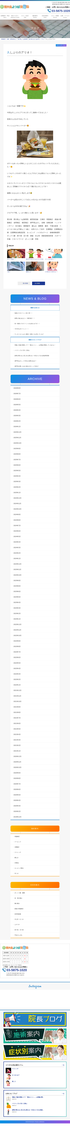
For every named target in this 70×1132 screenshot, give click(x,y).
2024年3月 (17, 547)
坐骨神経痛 (17, 914)
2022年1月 (17, 685)
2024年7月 (17, 525)
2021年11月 (17, 696)
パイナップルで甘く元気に (22, 350)
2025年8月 (17, 454)
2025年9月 (17, 448)
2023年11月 (17, 569)
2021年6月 (17, 723)
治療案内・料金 (5, 16)
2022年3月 (17, 674)
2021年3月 (17, 740)
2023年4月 (17, 602)
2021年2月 (17, 745)
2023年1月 (17, 619)
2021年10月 (17, 701)
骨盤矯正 (17, 836)
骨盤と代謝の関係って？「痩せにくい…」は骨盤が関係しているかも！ (34, 345)
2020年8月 (17, 778)
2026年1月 (17, 426)
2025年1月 (17, 492)
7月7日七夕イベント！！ (21, 329)
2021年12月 (17, 690)
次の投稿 (37, 283)
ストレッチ (17, 852)
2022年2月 (17, 679)
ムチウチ (17, 924)
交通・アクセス (65, 16)
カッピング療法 (19, 868)
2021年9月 (17, 707)
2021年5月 (17, 729)
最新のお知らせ (35, 307)
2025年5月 (17, 470)
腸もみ (16, 857)
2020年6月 (17, 789)
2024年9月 (17, 514)
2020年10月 (17, 767)
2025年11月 (17, 437)
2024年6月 (17, 531)
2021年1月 (17, 751)
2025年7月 (17, 459)
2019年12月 (17, 817)
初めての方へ (15, 16)
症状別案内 (45, 16)
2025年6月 (17, 465)
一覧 (63, 1065)
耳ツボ (16, 873)
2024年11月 (17, 503)
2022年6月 (17, 657)
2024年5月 (17, 536)
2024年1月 (17, 558)
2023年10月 (17, 575)
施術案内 (35, 16)
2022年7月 (17, 652)
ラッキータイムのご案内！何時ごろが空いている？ (29, 334)
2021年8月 (17, 712)
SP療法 (16, 863)
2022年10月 (17, 635)
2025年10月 (17, 443)
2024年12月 (17, 498)
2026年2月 (17, 421)
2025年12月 (17, 432)
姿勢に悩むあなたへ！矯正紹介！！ (24, 318)
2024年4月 (17, 542)
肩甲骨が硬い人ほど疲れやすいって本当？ (26, 366)
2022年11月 (17, 630)
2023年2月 (17, 613)
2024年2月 (17, 553)
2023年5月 (17, 597)
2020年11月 (17, 762)
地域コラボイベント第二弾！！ (23, 313)
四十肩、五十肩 (19, 930)
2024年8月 (17, 520)
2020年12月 (17, 756)
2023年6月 (17, 591)
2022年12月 (17, 624)
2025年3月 (17, 481)
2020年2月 (17, 811)
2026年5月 (17, 404)
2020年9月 (17, 773)
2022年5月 (17, 663)
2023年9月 (17, 580)
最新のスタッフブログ (35, 339)
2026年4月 (17, 410)
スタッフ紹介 (25, 16)
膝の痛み (17, 903)
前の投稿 (25, 283)
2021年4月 (17, 734)
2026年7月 (17, 393)
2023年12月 (17, 564)
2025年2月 (17, 487)
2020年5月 (17, 795)
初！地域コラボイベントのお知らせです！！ (27, 323)
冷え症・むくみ (19, 919)
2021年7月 (17, 718)
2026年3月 (17, 415)
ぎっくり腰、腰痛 (19, 893)
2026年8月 (17, 388)
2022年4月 (17, 668)
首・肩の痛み (18, 898)
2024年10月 (17, 509)
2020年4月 (17, 800)
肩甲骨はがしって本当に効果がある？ (25, 361)
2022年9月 (17, 641)
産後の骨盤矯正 (19, 908)
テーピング (17, 841)
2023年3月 (17, 608)
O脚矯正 (16, 847)
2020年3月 (17, 806)
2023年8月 (17, 586)
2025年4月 (17, 476)
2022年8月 (17, 646)
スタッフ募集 (55, 16)
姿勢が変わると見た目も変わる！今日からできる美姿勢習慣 (31, 355)
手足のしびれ (18, 935)
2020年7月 (17, 784)
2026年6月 (17, 399)
